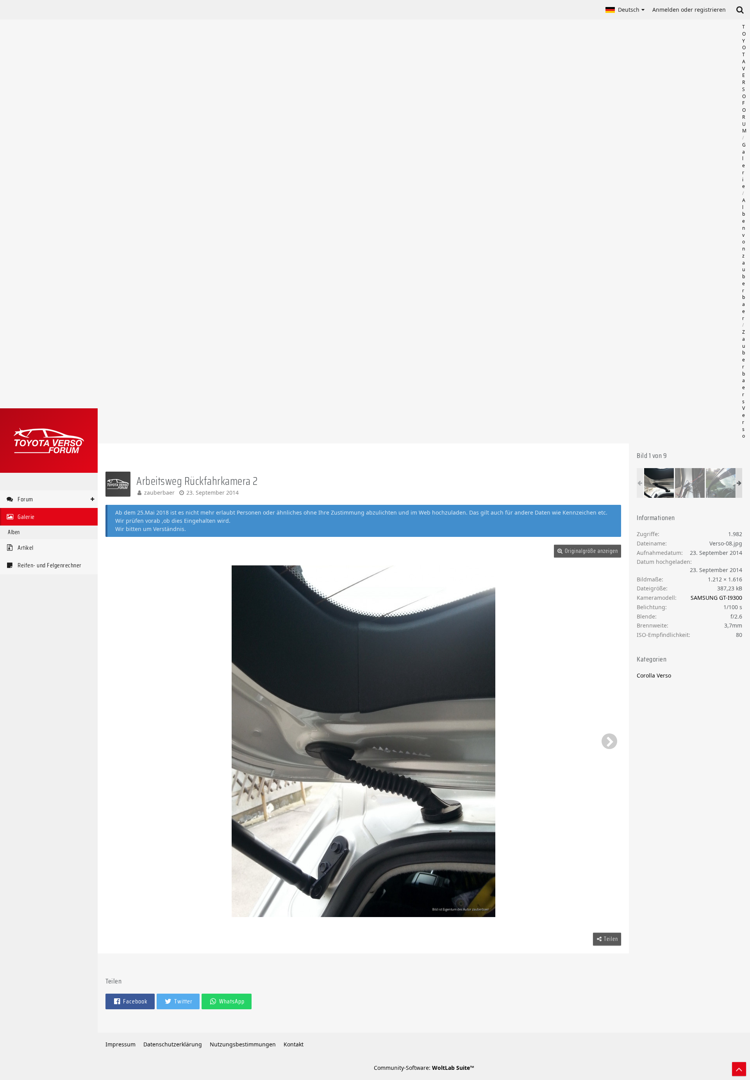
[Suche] (740, 10)
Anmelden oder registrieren (689, 9)
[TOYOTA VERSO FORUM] (49, 440)
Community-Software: (424, 1067)
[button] (625, 10)
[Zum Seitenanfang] (739, 1069)
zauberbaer (159, 492)
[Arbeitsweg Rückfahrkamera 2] (659, 483)
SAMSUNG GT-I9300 (716, 597)
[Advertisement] (423, 231)
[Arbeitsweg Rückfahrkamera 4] (690, 483)
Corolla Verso (654, 675)
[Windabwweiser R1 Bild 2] (721, 483)
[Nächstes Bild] (609, 741)
